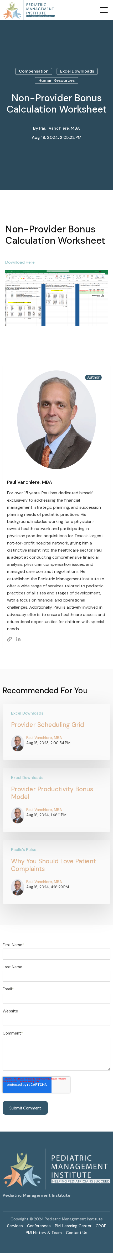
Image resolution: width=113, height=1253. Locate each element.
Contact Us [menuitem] (76, 1232)
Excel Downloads (77, 71)
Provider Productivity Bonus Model (52, 793)
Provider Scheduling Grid (47, 725)
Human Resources (56, 80)
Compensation (34, 71)
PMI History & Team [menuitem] (44, 1232)
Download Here (20, 262)
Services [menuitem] (15, 1226)
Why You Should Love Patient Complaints (53, 865)
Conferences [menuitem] (39, 1226)
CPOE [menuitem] (101, 1226)
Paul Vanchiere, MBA (59, 128)
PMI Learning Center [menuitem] (73, 1226)
